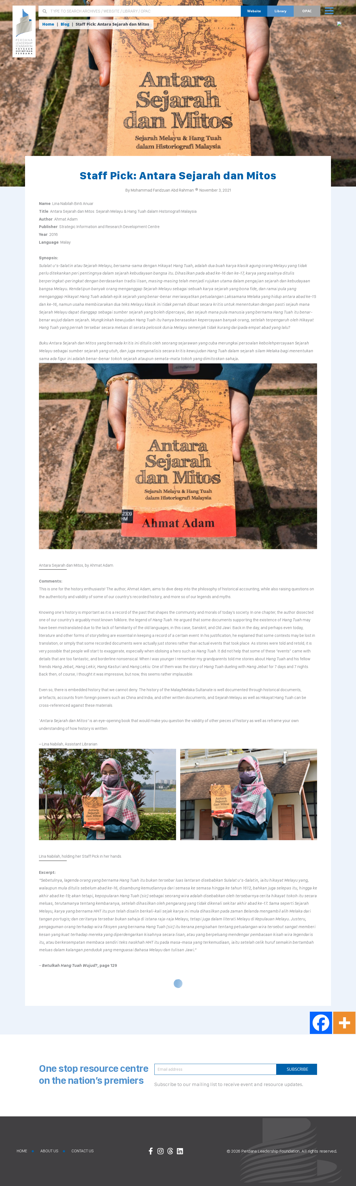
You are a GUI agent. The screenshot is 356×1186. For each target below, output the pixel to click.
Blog (65, 24)
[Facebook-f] (151, 1151)
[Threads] (170, 1151)
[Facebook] (321, 1023)
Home (48, 24)
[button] (329, 10)
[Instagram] (160, 1151)
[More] (344, 1023)
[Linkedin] (180, 1151)
